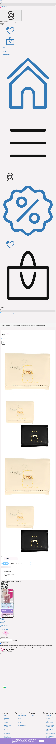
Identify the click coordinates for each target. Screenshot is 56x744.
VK (0, 626)
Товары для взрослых (6, 735)
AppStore (2, 618)
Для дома (6, 729)
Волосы (5, 721)
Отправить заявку (4, 642)
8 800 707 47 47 (4, 625)
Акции (33, 715)
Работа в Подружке (50, 717)
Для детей (6, 732)
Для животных (7, 733)
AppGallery (2, 621)
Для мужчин (6, 730)
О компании (48, 715)
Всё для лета (7, 717)
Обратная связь (4, 629)
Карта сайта (48, 732)
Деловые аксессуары (40, 325)
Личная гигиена (7, 725)
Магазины (20, 722)
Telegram (2, 628)
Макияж (5, 719)
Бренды (19, 719)
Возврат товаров (49, 722)
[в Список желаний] (3, 343)
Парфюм (6, 722)
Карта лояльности (22, 721)
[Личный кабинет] (11, 15)
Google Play (2, 619)
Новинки (20, 718)
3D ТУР (47, 730)
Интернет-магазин (22, 715)
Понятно (41, 740)
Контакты (48, 718)
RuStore (2, 622)
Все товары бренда (5, 338)
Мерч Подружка (7, 737)
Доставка (22, 725)
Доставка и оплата (50, 723)
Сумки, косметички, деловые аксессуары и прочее (23, 325)
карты (22, 723)
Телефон (14, 640)
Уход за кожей (7, 718)
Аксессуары (8, 325)
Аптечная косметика (8, 723)
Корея (5, 715)
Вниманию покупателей (48, 720)
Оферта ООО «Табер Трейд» (49, 728)
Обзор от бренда (5, 579)
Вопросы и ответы (50, 725)
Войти (2, 24)
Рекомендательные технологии (50, 737)
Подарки (6, 726)
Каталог (3, 325)
